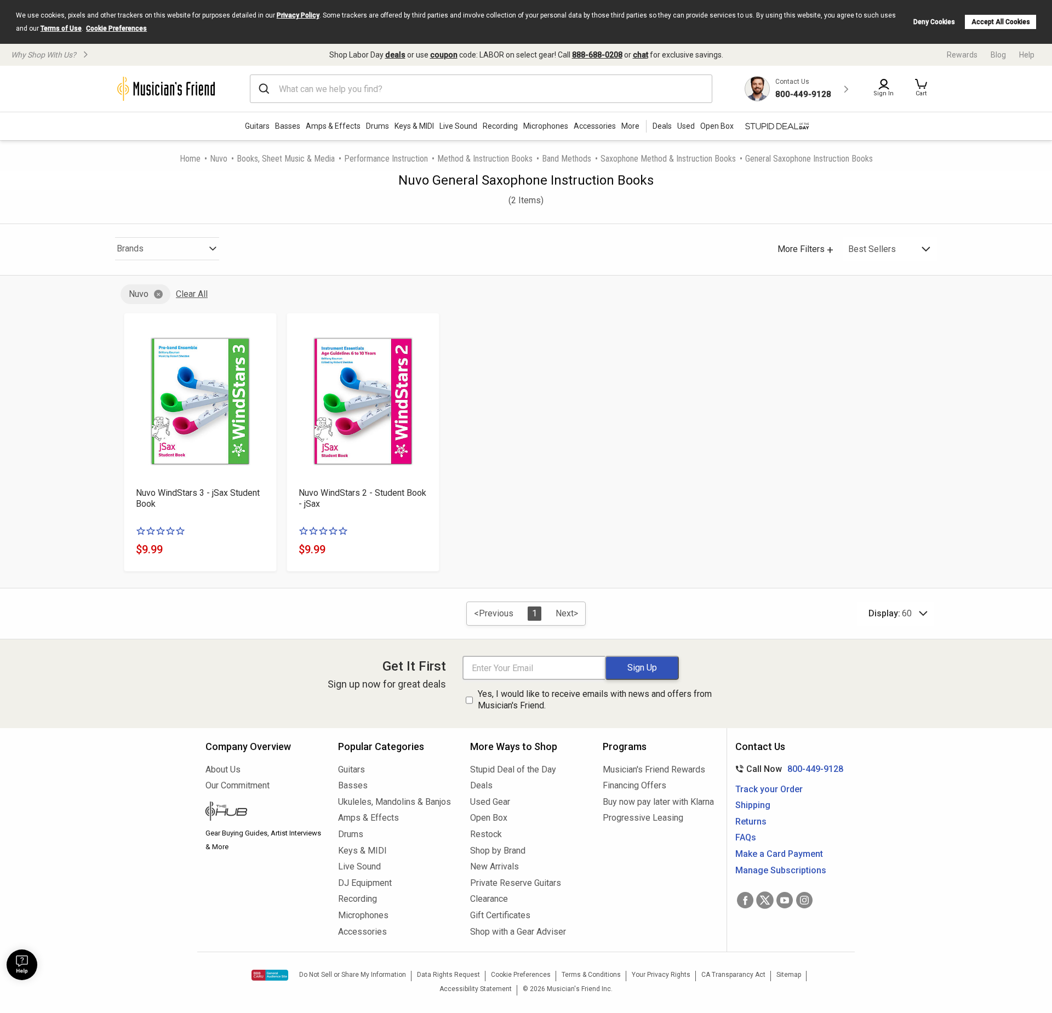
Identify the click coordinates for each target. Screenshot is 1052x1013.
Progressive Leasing (643, 817)
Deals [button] (662, 126)
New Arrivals (494, 866)
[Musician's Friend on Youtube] (784, 900)
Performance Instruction (386, 158)
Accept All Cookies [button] (1000, 22)
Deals (481, 785)
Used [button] (686, 126)
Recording (500, 126)
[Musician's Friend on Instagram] (804, 900)
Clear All (192, 294)
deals (395, 54)
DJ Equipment (365, 883)
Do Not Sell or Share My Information (352, 974)
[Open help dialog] (22, 964)
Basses (287, 126)
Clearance (489, 899)
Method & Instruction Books (485, 158)
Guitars (257, 126)
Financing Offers (634, 785)
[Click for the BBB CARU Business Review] (269, 975)
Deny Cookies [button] (934, 22)
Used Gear (490, 802)
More (630, 126)
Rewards (962, 54)
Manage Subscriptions (780, 870)
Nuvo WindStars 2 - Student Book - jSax (362, 498)
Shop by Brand (497, 850)
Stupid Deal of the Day (513, 769)
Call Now (787, 769)
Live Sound (458, 126)
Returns (751, 821)
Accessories (595, 126)
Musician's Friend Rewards (654, 769)
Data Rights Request (448, 974)
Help (1026, 54)
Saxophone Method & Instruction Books (668, 158)
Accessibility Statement (475, 989)
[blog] (263, 812)
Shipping (752, 805)
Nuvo (218, 158)
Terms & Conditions (591, 974)
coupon (444, 54)
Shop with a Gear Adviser (518, 931)
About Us (223, 769)
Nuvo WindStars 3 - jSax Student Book (198, 498)
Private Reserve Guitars (515, 883)
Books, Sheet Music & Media (286, 158)
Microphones (545, 126)
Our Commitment (237, 785)
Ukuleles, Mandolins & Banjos (394, 802)
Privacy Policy (298, 15)
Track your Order (769, 789)
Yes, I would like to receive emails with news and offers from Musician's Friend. (595, 700)
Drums (377, 126)
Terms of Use (61, 28)
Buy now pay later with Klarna (658, 802)
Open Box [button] (717, 126)
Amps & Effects (333, 126)
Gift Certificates (500, 915)
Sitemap (788, 974)
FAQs (745, 837)
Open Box (488, 817)
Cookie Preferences (116, 28)
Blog (998, 54)
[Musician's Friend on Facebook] (745, 900)
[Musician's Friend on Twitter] (765, 900)
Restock (486, 834)
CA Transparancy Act (733, 974)
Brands (130, 248)
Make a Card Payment (779, 854)
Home (190, 158)
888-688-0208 (597, 54)
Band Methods (566, 158)
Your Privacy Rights (661, 974)
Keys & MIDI (414, 126)
